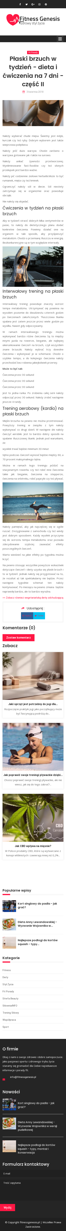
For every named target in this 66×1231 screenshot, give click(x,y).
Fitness (7, 970)
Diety (5, 977)
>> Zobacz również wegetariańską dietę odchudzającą (33, 597)
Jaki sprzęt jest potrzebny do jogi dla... (33, 704)
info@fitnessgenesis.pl (23, 1077)
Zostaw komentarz (18, 637)
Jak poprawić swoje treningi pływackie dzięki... (33, 775)
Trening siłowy (11, 1012)
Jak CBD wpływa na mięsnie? (33, 846)
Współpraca (9, 1019)
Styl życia (8, 984)
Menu (60, 38)
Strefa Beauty (10, 998)
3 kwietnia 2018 (35, 92)
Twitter (40, 616)
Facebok (28, 616)
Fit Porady (33, 52)
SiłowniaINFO (10, 1005)
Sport (6, 1026)
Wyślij (7, 1207)
